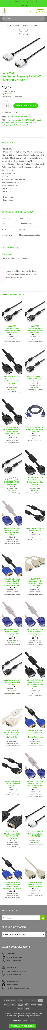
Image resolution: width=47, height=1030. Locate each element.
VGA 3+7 (28, 120)
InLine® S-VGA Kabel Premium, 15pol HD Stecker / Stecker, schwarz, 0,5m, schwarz (12, 885)
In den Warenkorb (26, 106)
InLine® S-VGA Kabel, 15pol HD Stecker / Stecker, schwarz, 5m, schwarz (12, 380)
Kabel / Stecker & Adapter (27, 26)
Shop (17, 2)
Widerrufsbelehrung (32, 1015)
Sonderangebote (26, 2)
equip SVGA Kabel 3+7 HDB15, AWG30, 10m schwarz (12, 682)
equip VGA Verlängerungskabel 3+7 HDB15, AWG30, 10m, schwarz (35, 329)
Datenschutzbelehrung (15, 1015)
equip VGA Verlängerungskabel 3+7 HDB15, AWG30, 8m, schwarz (12, 329)
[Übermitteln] (42, 18)
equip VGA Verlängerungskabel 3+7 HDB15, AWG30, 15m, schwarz (12, 481)
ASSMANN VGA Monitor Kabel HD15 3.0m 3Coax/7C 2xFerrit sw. (12, 835)
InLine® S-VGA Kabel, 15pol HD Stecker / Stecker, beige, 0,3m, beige (35, 784)
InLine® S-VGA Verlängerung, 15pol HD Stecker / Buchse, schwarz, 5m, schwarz (12, 430)
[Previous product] (26, 30)
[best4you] (7, 11)
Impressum (9, 1013)
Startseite (8, 2)
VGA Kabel (13, 122)
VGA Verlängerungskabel (21, 125)
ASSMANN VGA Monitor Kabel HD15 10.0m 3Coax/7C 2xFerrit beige (12, 734)
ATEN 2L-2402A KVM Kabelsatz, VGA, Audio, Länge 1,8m (35, 429)
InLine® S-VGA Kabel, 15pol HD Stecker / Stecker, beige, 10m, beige (12, 633)
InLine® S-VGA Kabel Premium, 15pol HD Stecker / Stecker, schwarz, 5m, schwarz (12, 582)
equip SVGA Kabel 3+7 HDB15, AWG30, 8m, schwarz (35, 379)
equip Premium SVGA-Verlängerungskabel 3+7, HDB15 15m (35, 834)
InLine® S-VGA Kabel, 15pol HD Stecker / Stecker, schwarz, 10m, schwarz (35, 683)
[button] (30, 11)
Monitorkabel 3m (18, 120)
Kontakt (36, 2)
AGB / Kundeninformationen (31, 1013)
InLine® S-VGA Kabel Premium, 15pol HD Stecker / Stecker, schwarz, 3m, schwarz (35, 734)
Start (9, 26)
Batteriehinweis (23, 1017)
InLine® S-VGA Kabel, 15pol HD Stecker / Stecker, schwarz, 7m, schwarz (35, 481)
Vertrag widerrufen (22, 1026)
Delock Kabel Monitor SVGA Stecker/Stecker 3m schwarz (12, 783)
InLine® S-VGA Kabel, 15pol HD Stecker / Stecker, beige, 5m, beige (12, 531)
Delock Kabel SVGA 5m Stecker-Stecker (35, 529)
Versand (8, 94)
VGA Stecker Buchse (25, 122)
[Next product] (21, 30)
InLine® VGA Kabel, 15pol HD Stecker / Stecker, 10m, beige (34, 884)
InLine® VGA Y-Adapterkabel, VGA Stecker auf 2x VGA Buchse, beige (35, 582)
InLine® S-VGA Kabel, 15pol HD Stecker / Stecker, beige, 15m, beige (35, 633)
